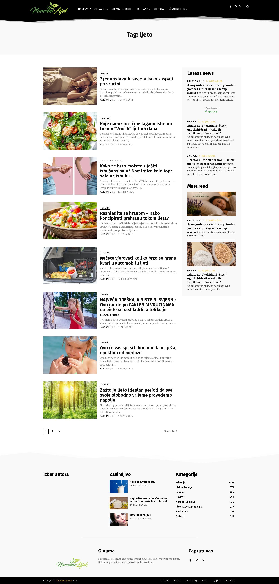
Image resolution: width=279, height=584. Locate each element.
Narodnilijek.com (64, 580)
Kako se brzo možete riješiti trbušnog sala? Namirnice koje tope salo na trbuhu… (136, 171)
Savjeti (104, 74)
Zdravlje (105, 385)
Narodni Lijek (107, 100)
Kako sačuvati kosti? (142, 481)
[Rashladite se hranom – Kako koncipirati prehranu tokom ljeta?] (70, 220)
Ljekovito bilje (195, 81)
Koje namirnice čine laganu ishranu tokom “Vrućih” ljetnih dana (136, 126)
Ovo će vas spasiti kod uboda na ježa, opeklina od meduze (138, 350)
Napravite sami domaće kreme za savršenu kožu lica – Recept (148, 500)
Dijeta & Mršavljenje (111, 161)
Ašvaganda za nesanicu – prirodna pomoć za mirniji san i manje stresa (211, 88)
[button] (247, 6)
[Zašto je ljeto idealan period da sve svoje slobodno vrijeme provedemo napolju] (70, 400)
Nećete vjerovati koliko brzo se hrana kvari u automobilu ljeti (138, 260)
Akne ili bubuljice (140, 515)
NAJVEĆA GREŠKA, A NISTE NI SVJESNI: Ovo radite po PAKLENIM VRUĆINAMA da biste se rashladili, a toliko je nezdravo (138, 307)
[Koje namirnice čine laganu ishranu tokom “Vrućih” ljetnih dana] (70, 131)
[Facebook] (230, 6)
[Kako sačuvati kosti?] (119, 486)
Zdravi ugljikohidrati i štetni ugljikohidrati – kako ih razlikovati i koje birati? (207, 129)
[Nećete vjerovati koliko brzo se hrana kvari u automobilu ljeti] (70, 265)
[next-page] (59, 431)
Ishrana (105, 118)
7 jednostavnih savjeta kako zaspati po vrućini (136, 81)
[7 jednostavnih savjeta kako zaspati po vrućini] (70, 86)
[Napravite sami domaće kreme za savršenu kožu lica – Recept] (119, 503)
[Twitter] (240, 6)
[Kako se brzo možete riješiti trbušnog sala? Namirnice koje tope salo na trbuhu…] (70, 176)
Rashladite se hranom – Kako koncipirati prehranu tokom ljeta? (134, 216)
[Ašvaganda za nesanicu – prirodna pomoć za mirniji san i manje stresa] (211, 204)
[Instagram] (235, 6)
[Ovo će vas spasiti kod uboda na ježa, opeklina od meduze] (70, 355)
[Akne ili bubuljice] (119, 519)
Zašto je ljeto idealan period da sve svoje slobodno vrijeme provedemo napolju (136, 395)
